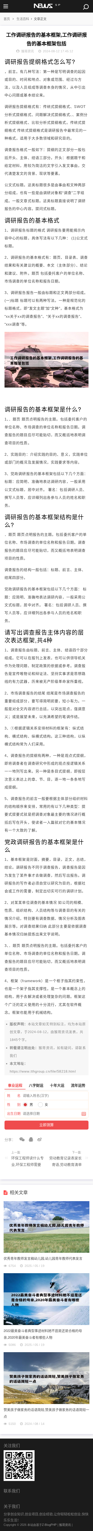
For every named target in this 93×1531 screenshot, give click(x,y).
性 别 (14, 1104)
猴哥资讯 (61, 1032)
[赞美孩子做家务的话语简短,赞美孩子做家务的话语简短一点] (46, 1403)
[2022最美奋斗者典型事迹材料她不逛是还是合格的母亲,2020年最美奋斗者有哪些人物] (46, 1324)
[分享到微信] (20, 1139)
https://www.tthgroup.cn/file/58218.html (43, 1071)
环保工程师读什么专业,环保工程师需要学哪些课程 (27, 1162)
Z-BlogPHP (49, 1525)
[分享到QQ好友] (29, 1139)
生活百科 (22, 19)
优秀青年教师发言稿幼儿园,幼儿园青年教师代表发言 (43, 1258)
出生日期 (14, 1113)
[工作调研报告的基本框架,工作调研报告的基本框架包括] (46, 386)
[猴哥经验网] (46, 6)
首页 (7, 19)
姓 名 (14, 1095)
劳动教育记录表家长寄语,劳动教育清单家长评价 (65, 1162)
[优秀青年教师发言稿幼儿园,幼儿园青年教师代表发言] (46, 1251)
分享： (10, 1140)
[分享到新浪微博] (38, 1139)
